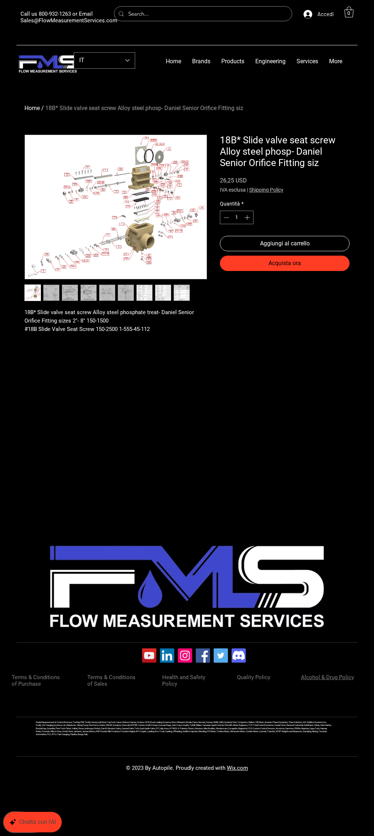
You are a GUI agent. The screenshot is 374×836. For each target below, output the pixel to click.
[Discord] (239, 655)
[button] (349, 12)
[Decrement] (225, 217)
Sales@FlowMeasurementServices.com (68, 20)
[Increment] (247, 217)
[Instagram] (185, 655)
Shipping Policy (266, 190)
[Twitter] (221, 655)
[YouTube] (149, 655)
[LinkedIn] (167, 655)
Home (32, 108)
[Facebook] (203, 655)
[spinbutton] (236, 217)
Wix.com (237, 768)
